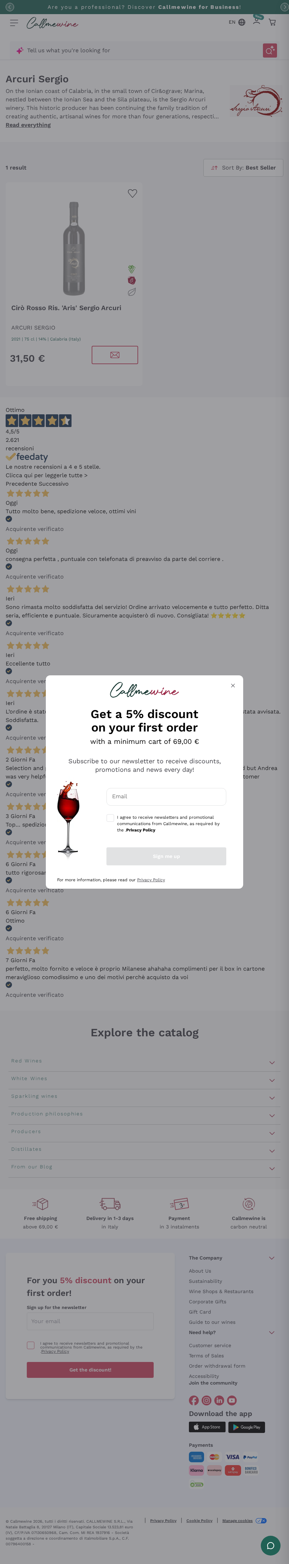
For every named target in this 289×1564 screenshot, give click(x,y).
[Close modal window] (233, 685)
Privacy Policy (151, 879)
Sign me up (166, 856)
